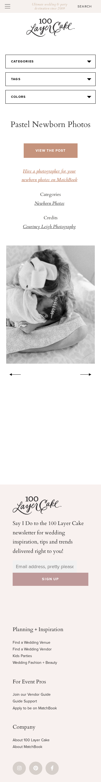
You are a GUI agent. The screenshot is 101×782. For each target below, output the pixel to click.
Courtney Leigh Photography (49, 227)
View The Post (51, 150)
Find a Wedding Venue (31, 642)
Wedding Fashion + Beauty (35, 662)
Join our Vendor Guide (32, 694)
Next (88, 373)
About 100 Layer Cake (31, 740)
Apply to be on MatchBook (35, 708)
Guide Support (25, 701)
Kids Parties (22, 656)
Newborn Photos (49, 203)
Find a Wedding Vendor (32, 649)
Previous (12, 373)
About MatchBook (27, 746)
